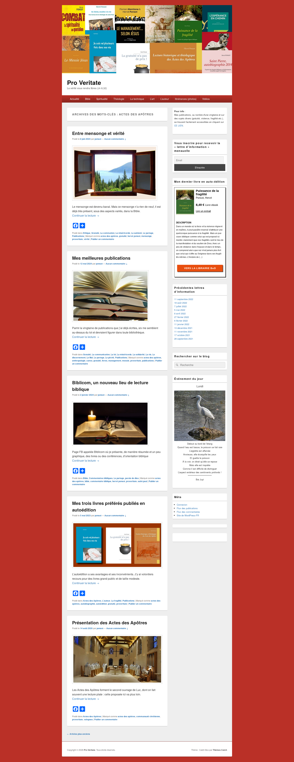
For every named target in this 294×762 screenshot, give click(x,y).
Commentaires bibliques (101, 478)
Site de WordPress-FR (188, 515)
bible (87, 481)
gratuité (123, 236)
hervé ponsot (134, 236)
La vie (148, 354)
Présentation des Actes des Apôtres (109, 622)
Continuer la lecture (85, 215)
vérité (86, 239)
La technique (137, 99)
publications (148, 360)
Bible (87, 99)
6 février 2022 (181, 320)
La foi (113, 354)
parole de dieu (132, 478)
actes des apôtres (109, 236)
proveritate (77, 239)
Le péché (109, 357)
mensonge (146, 236)
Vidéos (206, 99)
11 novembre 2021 (183, 331)
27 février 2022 (181, 317)
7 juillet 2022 (180, 306)
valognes (88, 719)
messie (125, 360)
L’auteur (164, 99)
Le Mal (90, 357)
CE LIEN (178, 125)
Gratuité (95, 232)
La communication (101, 354)
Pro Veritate (84, 82)
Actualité (74, 99)
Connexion (182, 504)
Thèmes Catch (220, 749)
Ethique (86, 232)
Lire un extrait (203, 211)
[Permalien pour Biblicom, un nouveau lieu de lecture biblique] (110, 447)
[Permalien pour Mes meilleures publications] (110, 323)
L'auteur (106, 600)
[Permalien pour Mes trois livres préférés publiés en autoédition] (117, 570)
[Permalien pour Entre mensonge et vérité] (114, 202)
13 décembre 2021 (183, 328)
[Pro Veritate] (147, 72)
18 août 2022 (180, 302)
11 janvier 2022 (181, 324)
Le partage (148, 232)
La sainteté (136, 232)
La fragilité (116, 600)
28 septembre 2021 (183, 338)
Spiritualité (102, 99)
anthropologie (78, 360)
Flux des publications (187, 508)
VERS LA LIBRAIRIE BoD (200, 268)
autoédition (101, 603)
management (114, 360)
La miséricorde (123, 232)
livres (104, 360)
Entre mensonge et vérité (98, 133)
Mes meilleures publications (101, 258)
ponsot (98, 138)
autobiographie (88, 603)
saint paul (142, 481)
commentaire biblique (100, 481)
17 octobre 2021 (182, 335)
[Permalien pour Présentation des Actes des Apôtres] (117, 685)
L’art (152, 99)
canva (89, 360)
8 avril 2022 (180, 313)
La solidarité (139, 354)
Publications (78, 236)
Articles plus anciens (78, 733)
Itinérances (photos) (186, 99)
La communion (107, 232)
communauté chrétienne (148, 716)
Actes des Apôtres (92, 600)
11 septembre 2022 (183, 299)
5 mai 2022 (179, 309)
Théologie (118, 99)
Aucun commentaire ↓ (115, 138)
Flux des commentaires (188, 511)
